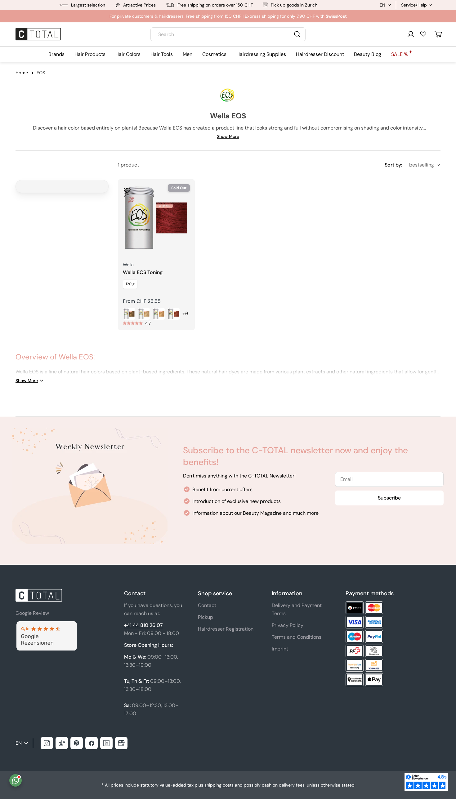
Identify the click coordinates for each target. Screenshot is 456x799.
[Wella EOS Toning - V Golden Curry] (159, 314)
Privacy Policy (287, 625)
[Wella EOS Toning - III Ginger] (144, 314)
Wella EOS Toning (143, 272)
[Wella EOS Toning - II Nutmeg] (129, 314)
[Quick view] (185, 192)
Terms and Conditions (296, 637)
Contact (207, 605)
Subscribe (389, 498)
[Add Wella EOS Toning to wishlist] (127, 188)
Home (22, 72)
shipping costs (219, 785)
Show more (228, 136)
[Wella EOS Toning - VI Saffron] (174, 314)
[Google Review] (46, 625)
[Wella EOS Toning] (156, 217)
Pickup (205, 617)
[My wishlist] (423, 34)
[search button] (297, 34)
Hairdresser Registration (225, 629)
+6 (185, 313)
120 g (130, 283)
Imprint (280, 649)
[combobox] (228, 34)
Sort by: (393, 165)
